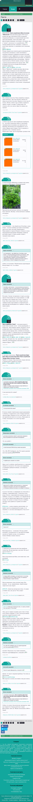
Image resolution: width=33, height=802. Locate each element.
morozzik (9, 179)
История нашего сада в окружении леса (16, 782)
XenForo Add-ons (18, 796)
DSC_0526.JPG (16, 138)
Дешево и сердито (16, 758)
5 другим (18, 714)
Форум (13, 9)
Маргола (9, 397)
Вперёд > (22, 20)
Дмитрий (9, 25)
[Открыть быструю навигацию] (31, 14)
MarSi (10, 112)
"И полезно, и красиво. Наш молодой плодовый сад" (16, 780)
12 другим (20, 88)
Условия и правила (13, 800)
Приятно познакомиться (16, 768)
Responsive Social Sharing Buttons (12, 798)
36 (18, 20)
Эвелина (9, 429)
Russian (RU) (5, 800)
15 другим (20, 173)
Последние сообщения (16, 788)
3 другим (16, 240)
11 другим (20, 368)
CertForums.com (25, 798)
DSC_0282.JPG (16, 159)
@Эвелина (5, 506)
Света (4, 88)
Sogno (9, 223)
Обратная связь (22, 800)
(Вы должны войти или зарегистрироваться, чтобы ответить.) (18, 720)
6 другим (17, 540)
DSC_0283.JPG (16, 148)
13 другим (20, 347)
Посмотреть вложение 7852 (9, 388)
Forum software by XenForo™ (7, 796)
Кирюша (9, 94)
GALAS (9, 545)
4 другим (16, 595)
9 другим (17, 423)
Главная (5, 9)
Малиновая (9, 118)
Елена (9, 352)
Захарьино (8, 88)
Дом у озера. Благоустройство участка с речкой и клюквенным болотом (16, 766)
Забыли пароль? (17, 0)
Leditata (10, 270)
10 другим (19, 310)
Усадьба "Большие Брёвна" (16, 776)
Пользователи (16, 789)
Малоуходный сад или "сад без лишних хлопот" (16, 760)
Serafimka (9, 373)
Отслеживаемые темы (16, 791)
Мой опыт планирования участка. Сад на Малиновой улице (16, 762)
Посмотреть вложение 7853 (22, 388)
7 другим (19, 112)
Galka (12, 240)
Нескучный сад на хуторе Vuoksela (16, 774)
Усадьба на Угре (16, 778)
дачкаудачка (14, 88)
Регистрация (29, 5)
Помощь (29, 800)
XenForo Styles (26, 796)
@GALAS (4, 589)
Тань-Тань (14, 112)
